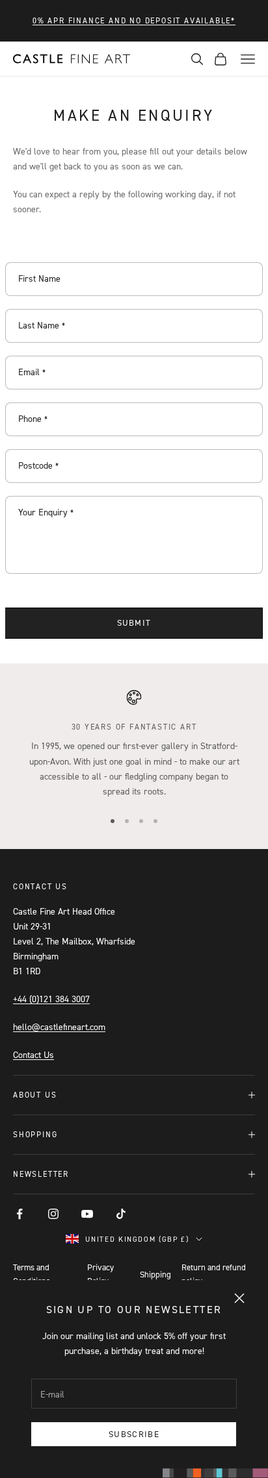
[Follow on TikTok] (120, 1213)
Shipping (155, 1274)
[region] (134, 743)
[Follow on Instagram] (53, 1213)
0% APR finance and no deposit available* (134, 20)
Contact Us (33, 1054)
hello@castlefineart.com (59, 1026)
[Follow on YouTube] (87, 1213)
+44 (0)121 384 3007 (51, 998)
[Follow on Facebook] (19, 1213)
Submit (134, 622)
